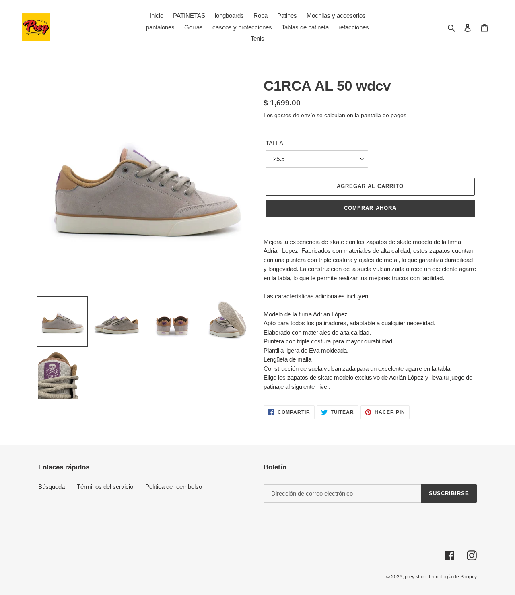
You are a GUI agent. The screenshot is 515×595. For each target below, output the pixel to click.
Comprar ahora (370, 208)
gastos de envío (294, 115)
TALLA (274, 143)
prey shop (415, 577)
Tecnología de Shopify (452, 577)
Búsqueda (51, 486)
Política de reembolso (173, 486)
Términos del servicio (105, 486)
